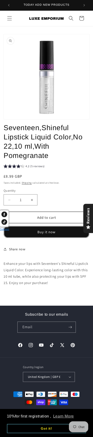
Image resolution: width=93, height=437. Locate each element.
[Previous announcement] (9, 5)
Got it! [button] (46, 428)
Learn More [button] (63, 416)
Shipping (27, 182)
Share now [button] (17, 249)
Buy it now (46, 232)
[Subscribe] (70, 327)
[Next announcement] (84, 5)
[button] (9, 18)
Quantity (10, 191)
